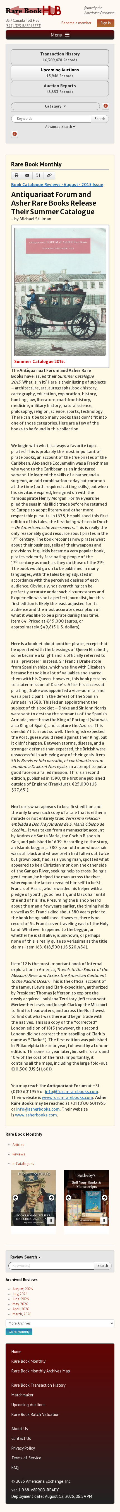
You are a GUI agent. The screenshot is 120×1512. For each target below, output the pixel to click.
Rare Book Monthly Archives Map (40, 1371)
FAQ (15, 1467)
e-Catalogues (23, 1163)
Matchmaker (22, 1395)
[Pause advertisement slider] (51, 1221)
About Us (19, 1428)
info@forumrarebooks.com (71, 1091)
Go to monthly (19, 1332)
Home (16, 1351)
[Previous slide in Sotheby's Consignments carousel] (68, 1197)
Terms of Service (26, 1457)
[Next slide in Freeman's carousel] (52, 1197)
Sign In (105, 23)
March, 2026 (22, 1314)
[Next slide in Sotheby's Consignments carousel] (105, 1197)
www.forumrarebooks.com (67, 1097)
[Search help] (14, 134)
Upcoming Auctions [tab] (60, 72)
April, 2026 (21, 1309)
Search (100, 118)
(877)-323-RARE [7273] (23, 25)
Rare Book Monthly (28, 1361)
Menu (57, 34)
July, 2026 (20, 1294)
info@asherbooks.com (38, 1109)
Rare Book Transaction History (38, 1385)
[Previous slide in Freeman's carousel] (15, 1197)
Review (17, 1257)
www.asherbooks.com (36, 1115)
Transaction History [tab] (60, 56)
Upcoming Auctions (28, 1404)
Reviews (19, 1154)
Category (53, 106)
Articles (18, 1144)
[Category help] (105, 106)
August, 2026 (23, 1289)
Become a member (76, 23)
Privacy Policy (23, 1448)
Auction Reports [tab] (60, 88)
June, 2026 (21, 1299)
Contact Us (21, 1438)
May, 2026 (20, 1304)
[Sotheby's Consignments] (86, 1198)
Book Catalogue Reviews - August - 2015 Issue (57, 184)
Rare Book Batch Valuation (35, 1414)
